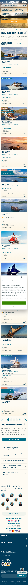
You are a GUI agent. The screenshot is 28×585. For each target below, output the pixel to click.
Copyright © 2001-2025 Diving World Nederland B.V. (14, 583)
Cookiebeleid (11, 581)
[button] (2, 2)
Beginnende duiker (17, 5)
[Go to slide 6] (16, 243)
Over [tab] (23, 280)
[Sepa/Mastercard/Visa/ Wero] (14, 531)
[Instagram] (7, 560)
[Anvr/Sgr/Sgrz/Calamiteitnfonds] (14, 521)
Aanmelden (21, 575)
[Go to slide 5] (15, 243)
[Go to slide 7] (16, 89)
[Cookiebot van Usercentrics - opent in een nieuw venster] (21, 277)
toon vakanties (14, 21)
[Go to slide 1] (12, 59)
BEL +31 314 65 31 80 (7, 551)
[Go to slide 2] (12, 243)
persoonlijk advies (13, 439)
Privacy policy (4, 581)
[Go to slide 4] (14, 243)
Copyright (24, 581)
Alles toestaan (14, 303)
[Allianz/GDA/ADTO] (14, 526)
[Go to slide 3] (13, 243)
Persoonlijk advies (13, 513)
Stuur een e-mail (6, 555)
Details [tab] (14, 280)
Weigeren (14, 306)
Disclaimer (18, 581)
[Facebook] (9, 560)
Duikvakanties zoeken (7, 5)
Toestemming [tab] (5, 280)
